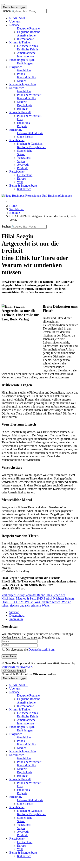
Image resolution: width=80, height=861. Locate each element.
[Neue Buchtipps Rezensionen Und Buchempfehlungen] (37, 195)
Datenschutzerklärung (42, 649)
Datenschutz (16, 615)
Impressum (16, 619)
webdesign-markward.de (17, 666)
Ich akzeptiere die (30, 649)
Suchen (6, 11)
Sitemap (14, 612)
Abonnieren (9, 656)
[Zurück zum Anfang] (3, 4)
